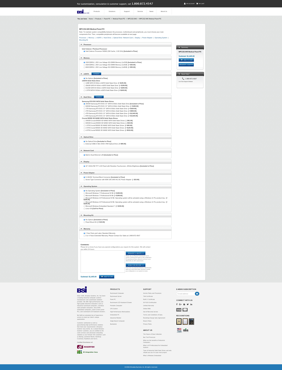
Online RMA (146, 308)
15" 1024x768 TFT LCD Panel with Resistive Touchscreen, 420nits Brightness (120, 166)
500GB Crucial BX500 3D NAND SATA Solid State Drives (109, 123)
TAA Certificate (148, 296)
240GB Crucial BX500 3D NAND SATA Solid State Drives (109, 120)
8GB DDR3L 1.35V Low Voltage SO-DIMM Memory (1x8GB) (110, 67)
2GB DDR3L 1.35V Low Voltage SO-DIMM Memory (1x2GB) (114, 62)
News (151, 11)
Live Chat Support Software (186, 81)
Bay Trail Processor (149, 337)
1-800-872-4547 (191, 79)
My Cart (201, 3)
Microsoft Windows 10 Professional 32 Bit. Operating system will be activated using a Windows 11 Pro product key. (125, 198)
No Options (97, 78)
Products (97, 11)
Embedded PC (114, 315)
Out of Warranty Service (150, 312)
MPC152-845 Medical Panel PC (150, 19)
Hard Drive (107, 38)
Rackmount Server (116, 296)
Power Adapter (147, 38)
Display (137, 38)
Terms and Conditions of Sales (152, 315)
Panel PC (107, 19)
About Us (164, 11)
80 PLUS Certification (149, 302)
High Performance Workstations (120, 312)
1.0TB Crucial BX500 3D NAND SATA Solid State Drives (109, 125)
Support (127, 11)
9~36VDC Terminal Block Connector (105, 177)
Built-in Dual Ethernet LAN (102, 155)
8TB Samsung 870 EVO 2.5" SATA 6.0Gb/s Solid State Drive (112, 116)
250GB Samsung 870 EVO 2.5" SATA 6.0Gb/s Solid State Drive (115, 104)
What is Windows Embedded (152, 355)
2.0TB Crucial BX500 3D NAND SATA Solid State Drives (109, 128)
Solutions (112, 11)
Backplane (113, 324)
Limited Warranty (148, 305)
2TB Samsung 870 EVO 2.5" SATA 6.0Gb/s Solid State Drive (111, 111)
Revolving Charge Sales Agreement (154, 318)
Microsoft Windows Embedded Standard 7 (105, 206)
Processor (82, 38)
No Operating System (100, 191)
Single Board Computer (117, 321)
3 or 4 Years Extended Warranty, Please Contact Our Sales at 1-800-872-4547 (113, 235)
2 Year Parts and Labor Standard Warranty (100, 233)
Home (91, 19)
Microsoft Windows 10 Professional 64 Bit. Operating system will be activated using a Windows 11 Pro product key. (125, 203)
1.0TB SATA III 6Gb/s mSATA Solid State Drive (106, 90)
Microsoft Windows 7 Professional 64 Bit (104, 195)
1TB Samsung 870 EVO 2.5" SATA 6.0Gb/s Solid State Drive (111, 108)
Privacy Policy (147, 324)
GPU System (114, 308)
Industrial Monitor (115, 318)
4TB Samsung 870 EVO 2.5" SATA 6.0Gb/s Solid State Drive (112, 113)
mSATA (98, 38)
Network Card (128, 38)
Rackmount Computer (117, 293)
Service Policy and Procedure (152, 293)
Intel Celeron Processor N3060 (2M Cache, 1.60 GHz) (111, 51)
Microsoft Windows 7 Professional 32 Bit (104, 193)
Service (140, 11)
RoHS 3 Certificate (149, 299)
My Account (190, 3)
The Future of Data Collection (152, 334)
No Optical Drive (98, 141)
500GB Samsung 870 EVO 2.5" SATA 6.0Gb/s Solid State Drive (112, 106)
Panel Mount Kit (95, 222)
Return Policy (147, 321)
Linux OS (94, 208)
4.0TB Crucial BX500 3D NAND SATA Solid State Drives (109, 130)
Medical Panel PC (119, 19)
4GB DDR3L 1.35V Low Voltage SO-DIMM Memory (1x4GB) (110, 65)
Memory (91, 38)
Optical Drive (117, 38)
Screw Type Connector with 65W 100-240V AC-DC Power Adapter (112, 179)
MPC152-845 (132, 19)
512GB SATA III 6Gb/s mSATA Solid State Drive (106, 88)
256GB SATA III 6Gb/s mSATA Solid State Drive (106, 85)
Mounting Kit (83, 40)
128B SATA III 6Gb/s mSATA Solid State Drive (106, 83)
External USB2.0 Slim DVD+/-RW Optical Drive (106, 144)
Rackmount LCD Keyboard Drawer (121, 302)
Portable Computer (116, 305)
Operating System (161, 38)
